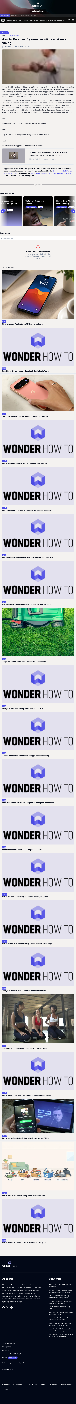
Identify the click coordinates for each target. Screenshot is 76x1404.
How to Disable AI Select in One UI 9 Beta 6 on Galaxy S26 (24, 1243)
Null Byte (33, 16)
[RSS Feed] (15, 1307)
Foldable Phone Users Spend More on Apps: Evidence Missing (25, 755)
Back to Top (7, 1369)
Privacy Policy (6, 1347)
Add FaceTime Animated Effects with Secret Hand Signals (61, 1313)
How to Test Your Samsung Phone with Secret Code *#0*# (60, 1319)
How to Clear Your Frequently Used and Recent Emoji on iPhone (60, 1324)
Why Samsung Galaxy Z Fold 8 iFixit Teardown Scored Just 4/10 (26, 604)
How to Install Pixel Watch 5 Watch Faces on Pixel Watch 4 (24, 463)
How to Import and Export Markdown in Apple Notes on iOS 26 (26, 1095)
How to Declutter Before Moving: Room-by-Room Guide (23, 1196)
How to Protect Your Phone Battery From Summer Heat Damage (27, 944)
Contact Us (6, 1350)
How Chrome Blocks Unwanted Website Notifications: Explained (27, 510)
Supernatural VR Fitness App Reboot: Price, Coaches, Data (24, 1048)
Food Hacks (34, 20)
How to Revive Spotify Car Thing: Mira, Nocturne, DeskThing (25, 1138)
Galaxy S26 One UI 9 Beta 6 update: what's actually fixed (24, 991)
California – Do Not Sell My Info (12, 1354)
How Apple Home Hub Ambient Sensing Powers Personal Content (27, 557)
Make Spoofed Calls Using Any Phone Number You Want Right (61, 1330)
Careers (9, 1357)
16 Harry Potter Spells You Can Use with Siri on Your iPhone (60, 1302)
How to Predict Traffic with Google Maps (60, 1308)
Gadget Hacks (15, 16)
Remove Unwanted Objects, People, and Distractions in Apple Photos (60, 1291)
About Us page (17, 1301)
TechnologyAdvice (18, 1384)
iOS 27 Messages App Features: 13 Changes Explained (22, 324)
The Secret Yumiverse (56, 20)
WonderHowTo (5, 16)
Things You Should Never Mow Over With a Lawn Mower (24, 661)
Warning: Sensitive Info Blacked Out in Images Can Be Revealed (61, 1335)
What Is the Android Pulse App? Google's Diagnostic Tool (24, 850)
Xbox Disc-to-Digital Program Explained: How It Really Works (25, 371)
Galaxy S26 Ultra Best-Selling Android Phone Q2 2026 (22, 709)
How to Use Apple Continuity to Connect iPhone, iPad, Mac (25, 897)
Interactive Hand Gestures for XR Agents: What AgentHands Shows (28, 803)
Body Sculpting (38, 11)
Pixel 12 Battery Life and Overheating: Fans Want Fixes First (25, 416)
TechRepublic (32, 1384)
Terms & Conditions (8, 1343)
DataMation (53, 1384)
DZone (6, 1389)
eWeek (43, 1384)
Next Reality (25, 16)
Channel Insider (66, 1384)
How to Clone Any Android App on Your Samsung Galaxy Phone (60, 1297)
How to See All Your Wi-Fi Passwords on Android (61, 1285)
